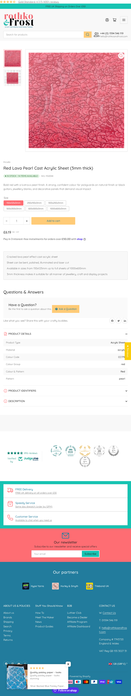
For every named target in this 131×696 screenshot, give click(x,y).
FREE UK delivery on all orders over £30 (36, 492)
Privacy (7, 630)
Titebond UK (102, 586)
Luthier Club (74, 612)
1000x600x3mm (58, 208)
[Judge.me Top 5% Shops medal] (113, 450)
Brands (7, 617)
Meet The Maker (44, 617)
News (38, 621)
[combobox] (47, 34)
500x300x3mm (14, 208)
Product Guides (44, 626)
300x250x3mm (55, 202)
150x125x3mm (13, 202)
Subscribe (90, 553)
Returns (8, 639)
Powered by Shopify (80, 676)
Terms (7, 635)
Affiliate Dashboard (78, 626)
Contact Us (109, 612)
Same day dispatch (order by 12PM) (33, 506)
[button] (68, 664)
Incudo (6, 162)
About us (8, 612)
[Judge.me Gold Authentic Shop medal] (84, 450)
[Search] (87, 34)
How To (39, 612)
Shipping (8, 621)
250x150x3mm (34, 202)
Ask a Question (67, 309)
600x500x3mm (35, 208)
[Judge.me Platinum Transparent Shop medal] (56, 450)
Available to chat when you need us (33, 520)
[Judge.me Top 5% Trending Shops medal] (84, 461)
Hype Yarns (37, 586)
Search (7, 626)
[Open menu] (124, 20)
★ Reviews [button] (127, 351)
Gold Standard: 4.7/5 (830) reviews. (38, 1)
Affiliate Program (77, 621)
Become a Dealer (77, 617)
